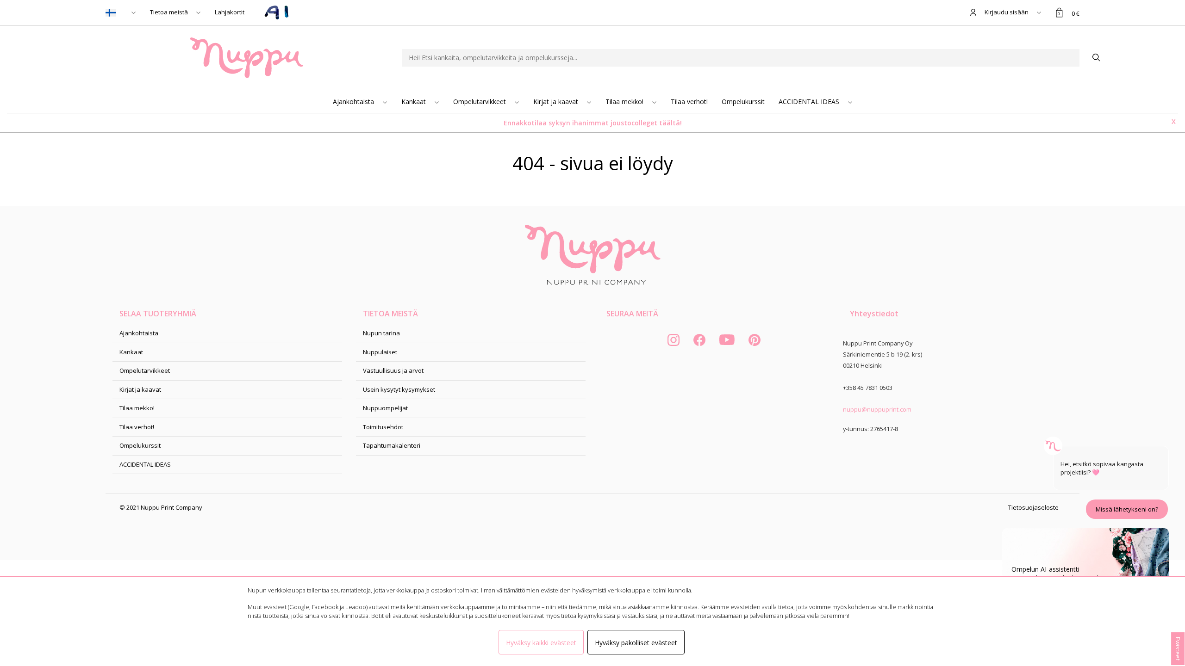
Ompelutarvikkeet (480, 101)
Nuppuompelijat (385, 408)
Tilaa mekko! (625, 101)
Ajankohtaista (354, 101)
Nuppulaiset (380, 352)
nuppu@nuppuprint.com (877, 409)
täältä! (670, 122)
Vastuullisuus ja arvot (393, 370)
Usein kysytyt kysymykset (399, 389)
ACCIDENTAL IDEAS (810, 101)
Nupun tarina (381, 333)
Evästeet (1178, 648)
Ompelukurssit (743, 101)
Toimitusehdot (383, 427)
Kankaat (414, 101)
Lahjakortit (229, 12)
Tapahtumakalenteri (391, 445)
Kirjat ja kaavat (556, 101)
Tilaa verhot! (689, 101)
